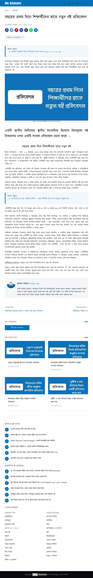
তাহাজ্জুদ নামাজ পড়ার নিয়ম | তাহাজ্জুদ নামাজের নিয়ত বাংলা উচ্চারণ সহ (33, 494)
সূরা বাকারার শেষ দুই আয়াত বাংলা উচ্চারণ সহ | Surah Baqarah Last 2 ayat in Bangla (39, 482)
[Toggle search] (82, 3)
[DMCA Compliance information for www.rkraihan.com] (39, 574)
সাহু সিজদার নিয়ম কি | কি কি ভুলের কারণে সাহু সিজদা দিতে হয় (31, 500)
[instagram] (69, 3)
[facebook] (65, 3)
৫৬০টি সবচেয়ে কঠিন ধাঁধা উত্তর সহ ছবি (23, 429)
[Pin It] (16, 30)
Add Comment (18, 327)
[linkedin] (73, 3)
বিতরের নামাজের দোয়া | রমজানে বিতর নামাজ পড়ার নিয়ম (29, 476)
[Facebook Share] (7, 30)
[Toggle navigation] (86, 3)
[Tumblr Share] (26, 30)
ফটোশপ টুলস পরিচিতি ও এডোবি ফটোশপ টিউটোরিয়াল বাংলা (29, 446)
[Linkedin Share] (21, 30)
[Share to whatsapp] (31, 30)
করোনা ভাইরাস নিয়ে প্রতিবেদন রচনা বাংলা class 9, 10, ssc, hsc (36, 51)
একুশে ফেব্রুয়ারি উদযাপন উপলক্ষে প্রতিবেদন (23, 362)
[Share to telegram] (36, 30)
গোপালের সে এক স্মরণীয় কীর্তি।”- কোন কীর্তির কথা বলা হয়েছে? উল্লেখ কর (40, 198)
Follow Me (34, 283)
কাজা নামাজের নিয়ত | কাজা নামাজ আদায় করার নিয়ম (27, 488)
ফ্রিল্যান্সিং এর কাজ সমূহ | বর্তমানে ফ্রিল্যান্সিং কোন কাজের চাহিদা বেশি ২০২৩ (34, 452)
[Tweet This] (12, 30)
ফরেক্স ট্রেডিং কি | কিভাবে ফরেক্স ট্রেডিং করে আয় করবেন (28, 435)
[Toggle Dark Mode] (78, 3)
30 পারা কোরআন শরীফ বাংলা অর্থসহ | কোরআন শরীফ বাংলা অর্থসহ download (35, 471)
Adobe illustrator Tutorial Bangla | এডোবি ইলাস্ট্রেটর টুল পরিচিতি (33, 440)
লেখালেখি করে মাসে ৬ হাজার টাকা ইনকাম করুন (26, 458)
